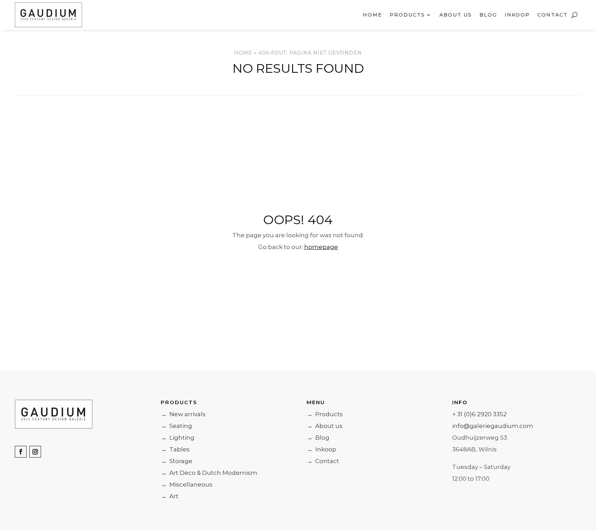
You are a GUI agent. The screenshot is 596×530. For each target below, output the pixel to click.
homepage (321, 246)
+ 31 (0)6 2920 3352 (479, 414)
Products (325, 414)
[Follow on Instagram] (35, 452)
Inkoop (517, 15)
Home (372, 15)
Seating (176, 425)
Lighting (178, 437)
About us (455, 15)
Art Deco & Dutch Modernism (209, 472)
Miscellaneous (186, 484)
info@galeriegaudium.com (492, 425)
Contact (552, 15)
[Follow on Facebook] (21, 452)
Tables (175, 449)
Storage (176, 461)
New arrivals (183, 414)
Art (169, 496)
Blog (488, 15)
